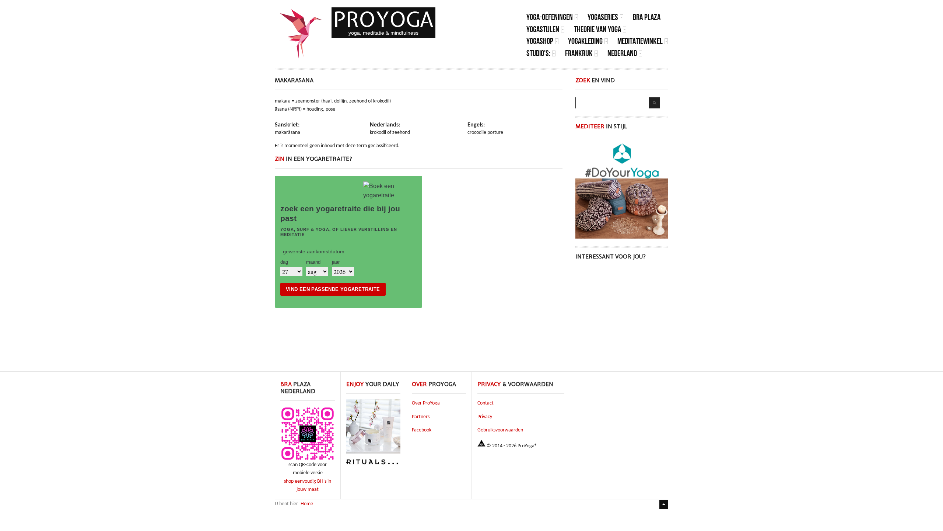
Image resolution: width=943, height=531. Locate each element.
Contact (485, 403)
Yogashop (539, 41)
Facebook (421, 430)
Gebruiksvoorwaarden (500, 430)
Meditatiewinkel (640, 41)
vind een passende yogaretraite (333, 289)
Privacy (484, 417)
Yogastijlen (542, 29)
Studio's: (538, 53)
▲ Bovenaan (663, 504)
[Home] (301, 33)
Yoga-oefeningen (549, 17)
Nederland (622, 53)
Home (307, 504)
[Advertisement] (622, 320)
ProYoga (383, 19)
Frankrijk (579, 53)
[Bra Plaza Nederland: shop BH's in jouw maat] (307, 459)
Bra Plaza (646, 17)
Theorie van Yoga (597, 29)
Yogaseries (603, 17)
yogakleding (585, 41)
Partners (421, 417)
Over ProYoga (426, 403)
